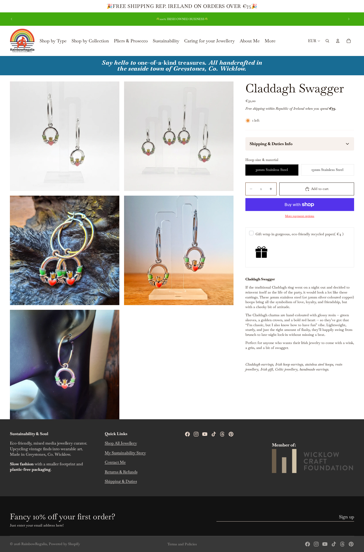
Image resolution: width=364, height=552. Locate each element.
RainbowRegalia (34, 544)
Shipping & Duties (121, 481)
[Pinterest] (231, 434)
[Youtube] (205, 434)
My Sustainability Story (125, 452)
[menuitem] (270, 41)
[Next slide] (348, 19)
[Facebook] (187, 434)
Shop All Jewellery (121, 443)
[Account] (337, 40)
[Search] (327, 40)
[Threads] (222, 434)
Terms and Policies (182, 544)
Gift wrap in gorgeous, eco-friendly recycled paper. (299, 234)
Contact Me (115, 462)
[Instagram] (196, 434)
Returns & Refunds (121, 471)
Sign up (346, 517)
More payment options (299, 216)
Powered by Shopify (64, 544)
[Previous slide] (11, 19)
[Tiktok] (214, 434)
